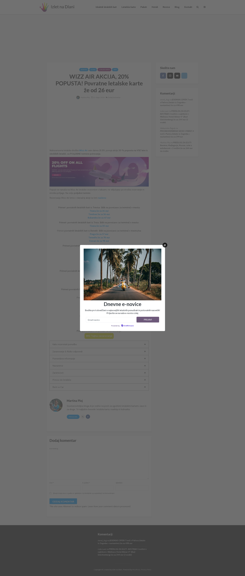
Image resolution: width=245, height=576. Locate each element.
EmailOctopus (128, 326)
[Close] (164, 245)
